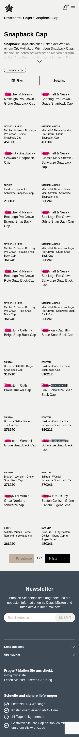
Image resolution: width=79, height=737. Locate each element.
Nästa (53, 558)
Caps (27, 18)
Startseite (12, 18)
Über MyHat (12, 654)
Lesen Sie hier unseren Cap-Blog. (28, 680)
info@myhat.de (15, 675)
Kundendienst (14, 646)
